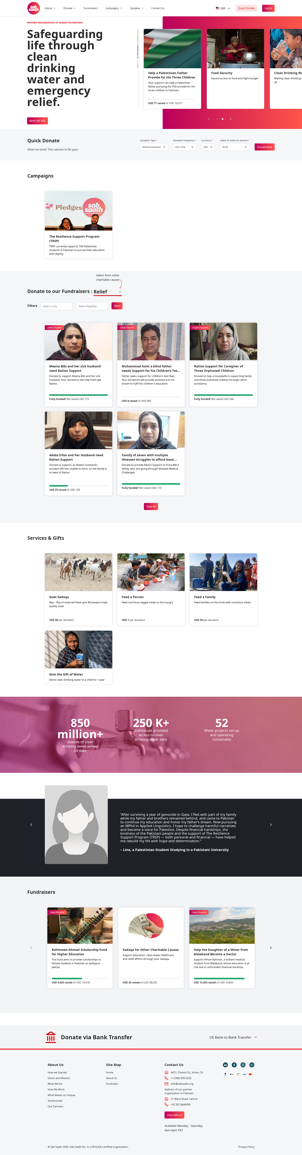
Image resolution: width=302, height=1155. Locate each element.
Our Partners (55, 1106)
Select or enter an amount (235, 140)
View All (151, 506)
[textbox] (220, 8)
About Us (56, 1064)
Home (109, 1072)
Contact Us (158, 8)
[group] (80, 947)
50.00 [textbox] (225, 146)
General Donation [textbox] (151, 146)
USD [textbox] (205, 146)
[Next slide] (271, 825)
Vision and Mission (59, 1078)
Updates (135, 8)
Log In (268, 8)
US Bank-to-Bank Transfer (230, 1037)
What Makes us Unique (61, 1095)
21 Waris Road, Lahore (184, 1099)
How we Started (57, 1072)
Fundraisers (91, 8)
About (48, 8)
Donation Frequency (184, 140)
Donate (68, 8)
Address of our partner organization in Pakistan (179, 1091)
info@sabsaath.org (182, 1083)
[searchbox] (52, 306)
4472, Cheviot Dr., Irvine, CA (187, 1072)
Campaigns (112, 8)
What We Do (55, 1083)
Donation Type (148, 140)
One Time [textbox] (180, 146)
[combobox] (223, 8)
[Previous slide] (209, 119)
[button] (214, 119)
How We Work (56, 1089)
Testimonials (55, 1100)
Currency (207, 140)
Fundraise (112, 1083)
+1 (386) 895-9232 (181, 1078)
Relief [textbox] (100, 291)
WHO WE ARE (37, 121)
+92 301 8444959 (180, 1104)
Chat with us (174, 1115)
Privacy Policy (246, 1147)
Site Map (113, 1064)
